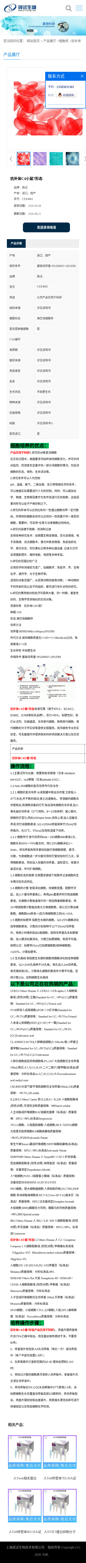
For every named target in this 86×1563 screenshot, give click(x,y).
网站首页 (33, 41)
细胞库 (64, 41)
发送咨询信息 (46, 227)
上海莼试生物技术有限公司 (25, 1547)
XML (45, 1554)
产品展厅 (49, 41)
